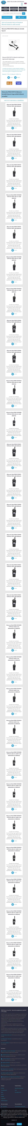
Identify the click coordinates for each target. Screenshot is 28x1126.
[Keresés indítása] (23, 13)
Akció (2, 1094)
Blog (23, 7)
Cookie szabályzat (19, 1115)
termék (22, 17)
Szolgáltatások (14, 7)
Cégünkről (14, 10)
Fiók (16, 1090)
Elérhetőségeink (22, 10)
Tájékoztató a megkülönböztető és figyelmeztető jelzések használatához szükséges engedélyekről (13, 1078)
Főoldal (5, 7)
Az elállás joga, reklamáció (11, 1062)
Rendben (19, 1124)
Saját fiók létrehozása (19, 1088)
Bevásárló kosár (18, 1092)
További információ (10, 1124)
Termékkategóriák (7, 17)
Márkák (5, 10)
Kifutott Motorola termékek (14, 100)
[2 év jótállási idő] (9, 81)
